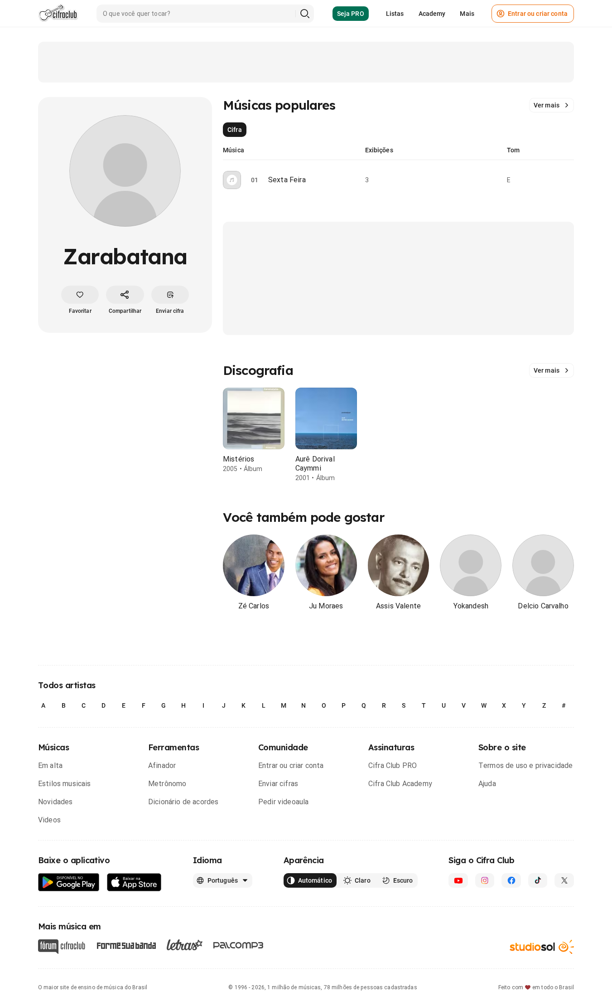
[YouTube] (458, 880)
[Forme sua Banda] (126, 944)
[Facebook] (511, 880)
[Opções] (568, 180)
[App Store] (134, 882)
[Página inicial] (58, 13)
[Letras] (184, 944)
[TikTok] (538, 880)
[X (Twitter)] (564, 880)
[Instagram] (485, 880)
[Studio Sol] (542, 946)
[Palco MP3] (238, 945)
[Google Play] (69, 882)
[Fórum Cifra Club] (61, 946)
